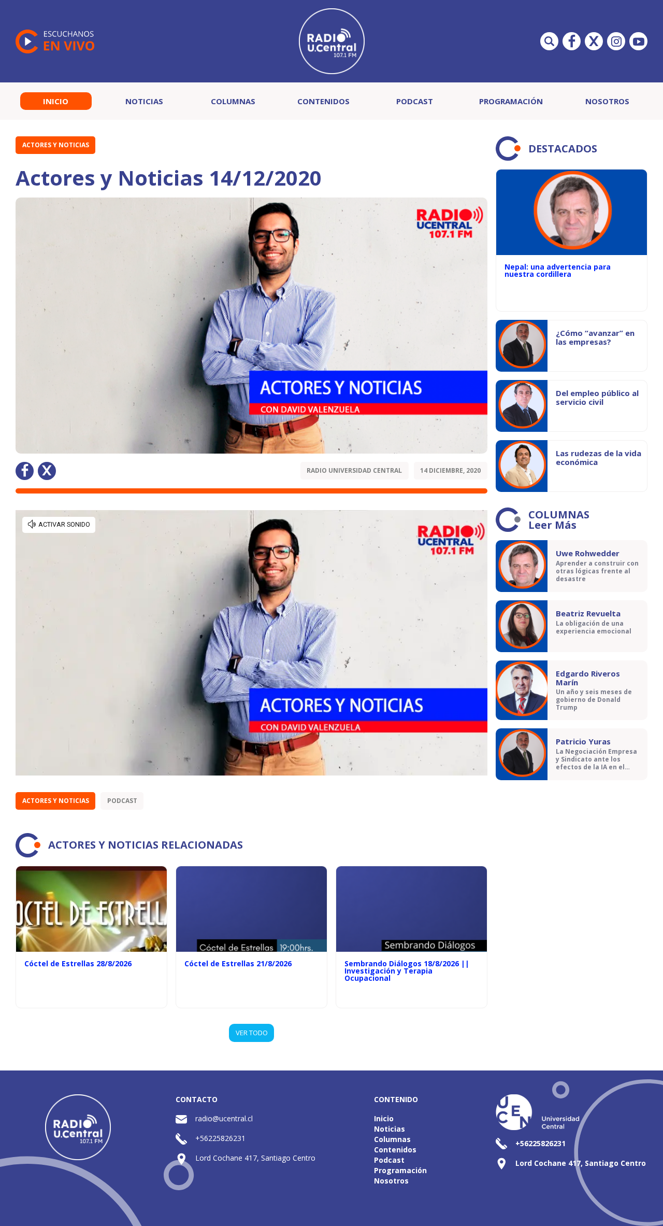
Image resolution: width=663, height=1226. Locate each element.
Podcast (414, 101)
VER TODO (252, 1032)
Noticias (144, 101)
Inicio (55, 101)
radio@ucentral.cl (224, 1118)
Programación (511, 101)
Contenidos (323, 101)
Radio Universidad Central (354, 470)
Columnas (233, 101)
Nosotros (607, 101)
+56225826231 (220, 1138)
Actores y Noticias (55, 144)
